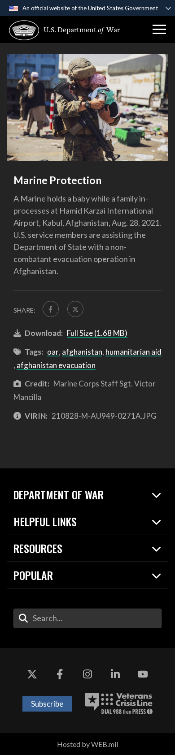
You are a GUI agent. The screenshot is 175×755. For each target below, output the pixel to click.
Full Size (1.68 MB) (97, 333)
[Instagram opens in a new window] (87, 675)
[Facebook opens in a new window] (59, 675)
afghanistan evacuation (56, 365)
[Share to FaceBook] (51, 309)
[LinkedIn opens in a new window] (115, 675)
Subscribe (47, 703)
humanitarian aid (133, 351)
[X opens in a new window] (32, 675)
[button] (159, 29)
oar (53, 351)
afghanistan (82, 351)
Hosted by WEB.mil (87, 744)
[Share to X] (75, 309)
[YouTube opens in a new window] (142, 675)
